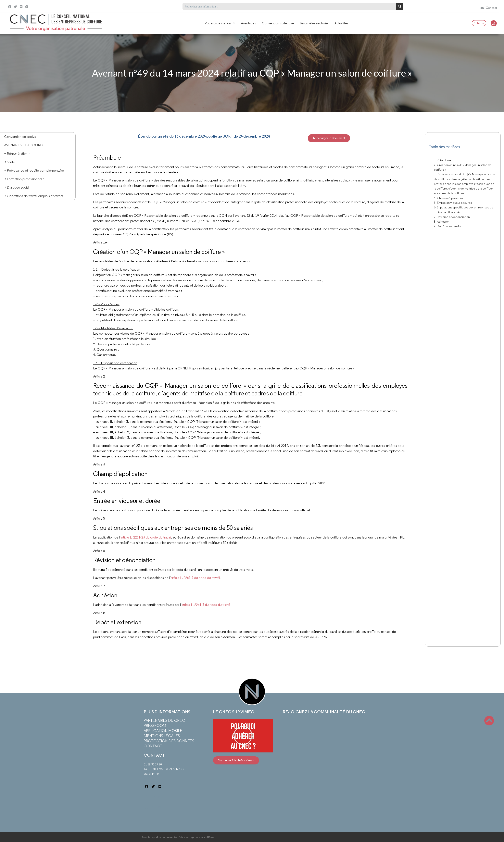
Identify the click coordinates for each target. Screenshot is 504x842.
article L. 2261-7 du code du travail (195, 578)
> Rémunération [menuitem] (16, 153)
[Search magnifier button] (399, 6)
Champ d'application (450, 198)
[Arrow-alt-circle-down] (43, 6)
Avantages (248, 23)
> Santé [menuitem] (9, 162)
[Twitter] (15, 7)
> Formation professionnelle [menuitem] (24, 179)
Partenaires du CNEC (164, 720)
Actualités (341, 23)
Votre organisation (218, 23)
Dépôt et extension (449, 226)
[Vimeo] (21, 7)
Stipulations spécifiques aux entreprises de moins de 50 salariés (463, 209)
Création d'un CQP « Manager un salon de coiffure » (462, 167)
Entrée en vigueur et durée (454, 202)
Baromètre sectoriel (314, 23)
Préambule (444, 160)
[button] (243, 735)
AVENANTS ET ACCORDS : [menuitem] (25, 145)
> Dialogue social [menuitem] (16, 187)
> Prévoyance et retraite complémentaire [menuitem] (34, 170)
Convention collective (278, 23)
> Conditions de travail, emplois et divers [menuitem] (33, 196)
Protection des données (169, 740)
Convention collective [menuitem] (20, 136)
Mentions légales (162, 735)
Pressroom (155, 725)
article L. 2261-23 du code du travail (145, 537)
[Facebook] (10, 7)
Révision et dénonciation (453, 217)
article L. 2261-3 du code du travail (206, 604)
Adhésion (443, 221)
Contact (153, 746)
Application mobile (163, 730)
